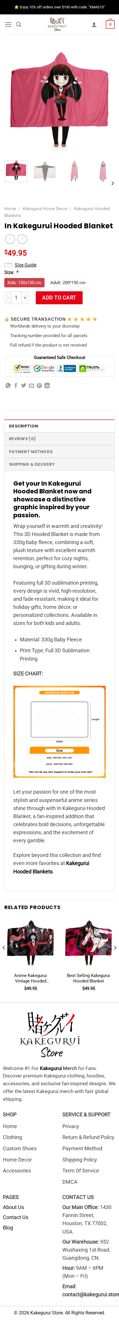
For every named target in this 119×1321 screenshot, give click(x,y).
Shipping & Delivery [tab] (32, 464)
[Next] (105, 101)
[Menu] (8, 24)
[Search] (18, 24)
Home (10, 208)
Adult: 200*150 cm (67, 282)
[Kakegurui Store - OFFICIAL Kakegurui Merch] (58, 24)
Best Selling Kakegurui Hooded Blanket (88, 978)
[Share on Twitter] (23, 386)
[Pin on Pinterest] (39, 386)
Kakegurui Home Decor (45, 208)
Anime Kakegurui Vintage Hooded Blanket (30, 978)
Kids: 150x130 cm (24, 282)
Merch (58, 1068)
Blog (8, 1228)
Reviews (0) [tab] (22, 439)
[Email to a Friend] (31, 386)
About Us (13, 1207)
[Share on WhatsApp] (8, 386)
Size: (11, 272)
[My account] (94, 24)
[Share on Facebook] (15, 386)
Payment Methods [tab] (31, 452)
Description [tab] (23, 426)
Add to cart (59, 298)
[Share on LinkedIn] (47, 386)
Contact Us (15, 1217)
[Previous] (14, 101)
